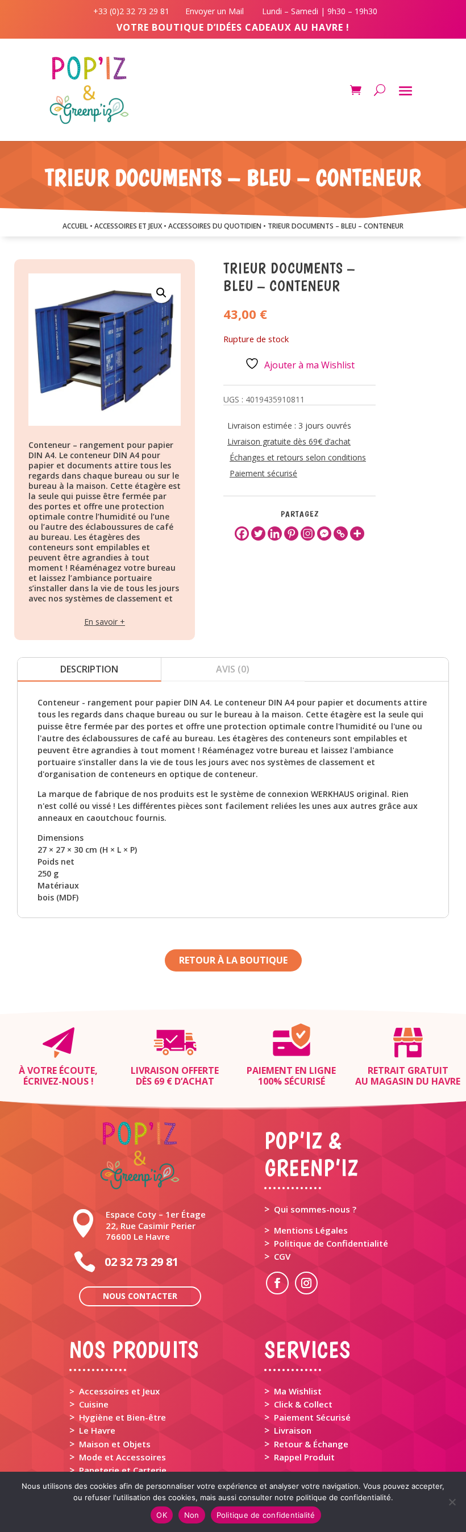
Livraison (292, 1430)
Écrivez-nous (56, 1081)
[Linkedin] (275, 533)
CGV (282, 1256)
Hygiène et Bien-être (122, 1417)
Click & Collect (303, 1404)
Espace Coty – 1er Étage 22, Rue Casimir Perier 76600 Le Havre (156, 1225)
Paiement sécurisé (263, 473)
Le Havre (97, 1430)
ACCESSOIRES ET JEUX (128, 226)
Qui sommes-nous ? (315, 1209)
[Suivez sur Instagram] (306, 1283)
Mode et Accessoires (122, 1457)
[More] (357, 533)
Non (191, 1514)
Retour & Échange (311, 1444)
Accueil (75, 226)
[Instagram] (308, 533)
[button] (161, 293)
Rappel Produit (304, 1457)
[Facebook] (242, 533)
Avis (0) (232, 669)
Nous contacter (140, 1295)
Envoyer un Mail (213, 11)
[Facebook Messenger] (324, 533)
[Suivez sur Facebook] (277, 1283)
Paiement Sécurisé (312, 1417)
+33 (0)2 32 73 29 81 (133, 11)
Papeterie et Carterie (123, 1470)
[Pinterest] (291, 533)
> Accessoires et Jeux (114, 1391)
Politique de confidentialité (266, 1514)
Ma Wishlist (298, 1391)
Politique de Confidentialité (331, 1243)
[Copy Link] (341, 533)
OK (161, 1514)
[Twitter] (258, 533)
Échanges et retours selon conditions (298, 457)
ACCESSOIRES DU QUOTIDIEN (214, 226)
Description (89, 669)
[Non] (451, 1502)
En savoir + (104, 621)
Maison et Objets (115, 1444)
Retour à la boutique (233, 960)
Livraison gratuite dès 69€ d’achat (289, 441)
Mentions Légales (311, 1230)
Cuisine (94, 1404)
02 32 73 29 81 (141, 1261)
